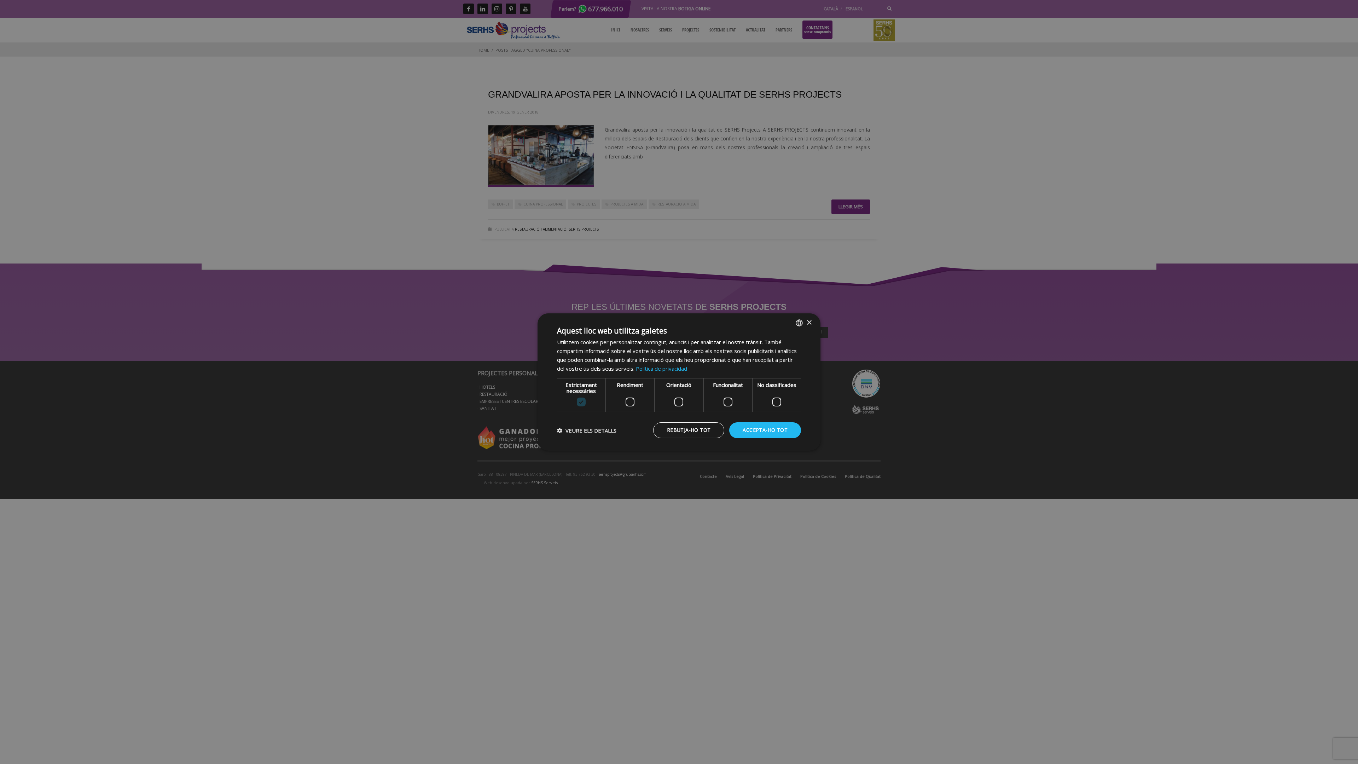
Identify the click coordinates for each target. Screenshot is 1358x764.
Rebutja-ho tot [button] (689, 430)
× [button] (809, 322)
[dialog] (679, 382)
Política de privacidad (661, 368)
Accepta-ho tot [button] (765, 430)
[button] (586, 430)
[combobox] (799, 322)
